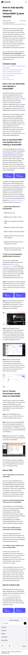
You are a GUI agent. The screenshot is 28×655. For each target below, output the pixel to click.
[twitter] (2, 646)
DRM (23, 108)
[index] (6, 2)
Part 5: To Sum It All (8, 79)
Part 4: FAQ (6, 77)
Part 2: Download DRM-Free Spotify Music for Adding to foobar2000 (12, 70)
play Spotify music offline (16, 200)
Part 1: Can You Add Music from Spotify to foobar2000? (14, 67)
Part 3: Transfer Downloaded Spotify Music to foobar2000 (13, 74)
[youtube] (9, 646)
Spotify (20, 98)
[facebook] (6, 646)
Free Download (8, 175)
